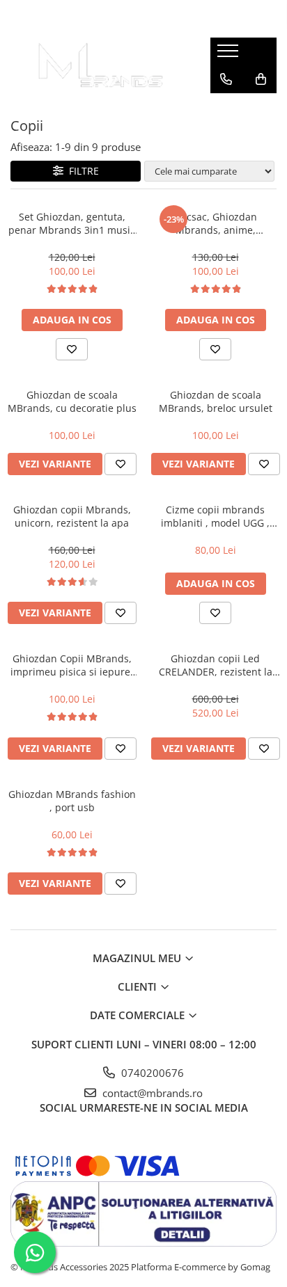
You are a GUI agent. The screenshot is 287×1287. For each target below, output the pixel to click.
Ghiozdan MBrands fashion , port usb (72, 801)
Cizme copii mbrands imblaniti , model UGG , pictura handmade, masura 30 (215, 516)
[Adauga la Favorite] (72, 349)
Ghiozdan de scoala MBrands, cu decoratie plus (72, 401)
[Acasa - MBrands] (99, 65)
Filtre (81, 170)
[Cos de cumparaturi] (261, 79)
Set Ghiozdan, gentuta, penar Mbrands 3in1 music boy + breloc (71, 223)
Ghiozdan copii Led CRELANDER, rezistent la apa (215, 665)
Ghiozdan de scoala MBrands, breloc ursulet (215, 401)
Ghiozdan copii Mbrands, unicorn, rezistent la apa (72, 516)
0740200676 (151, 1073)
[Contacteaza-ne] (226, 79)
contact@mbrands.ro (151, 1093)
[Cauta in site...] (226, 107)
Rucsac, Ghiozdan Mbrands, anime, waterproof (215, 223)
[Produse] (229, 55)
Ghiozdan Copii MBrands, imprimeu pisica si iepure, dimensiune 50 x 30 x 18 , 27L (71, 665)
